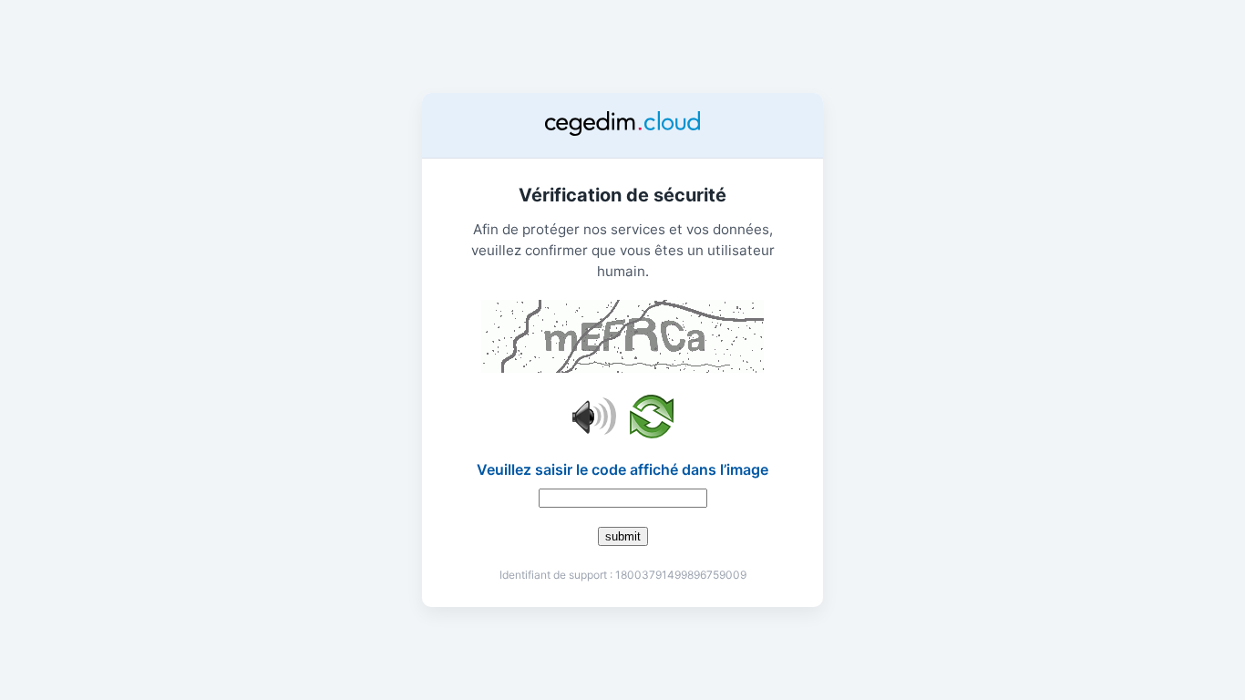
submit (623, 536)
